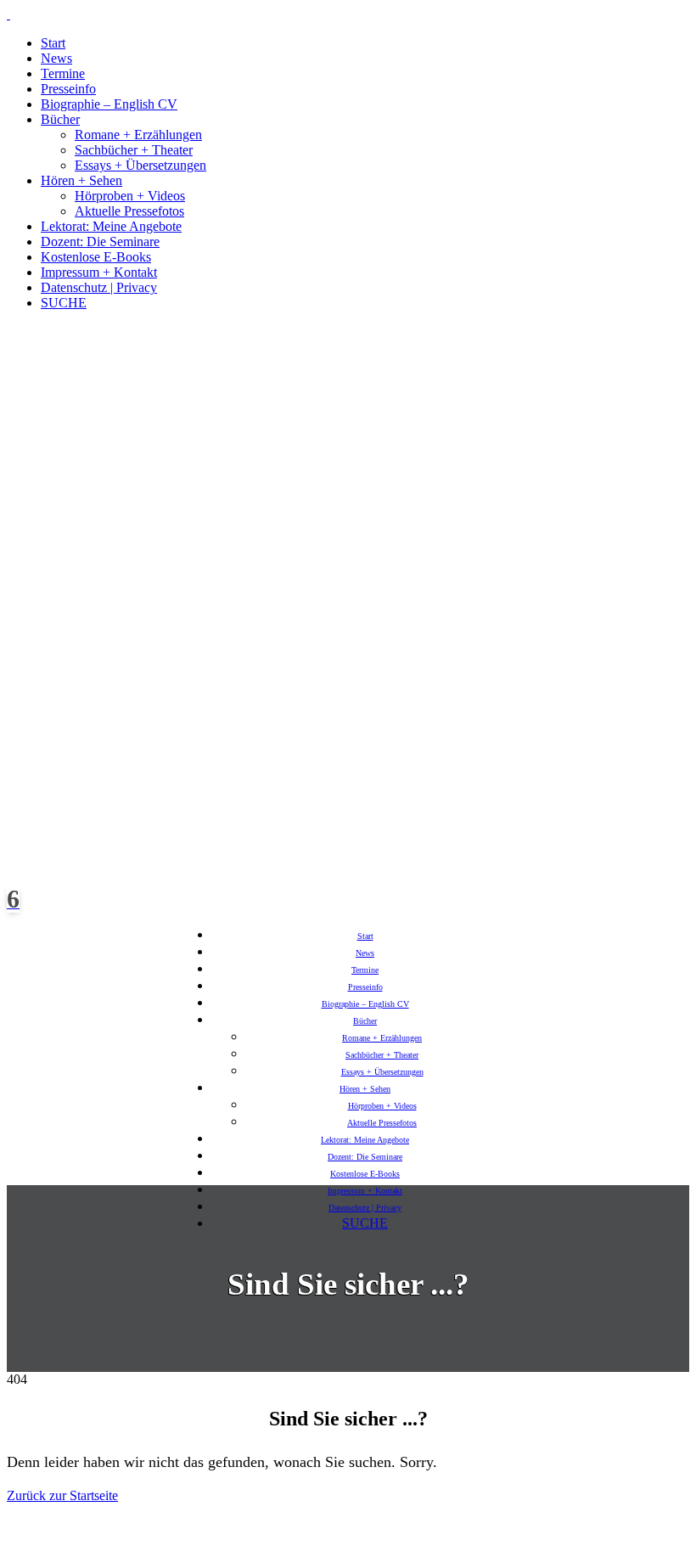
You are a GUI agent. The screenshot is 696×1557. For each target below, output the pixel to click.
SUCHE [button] (64, 302)
